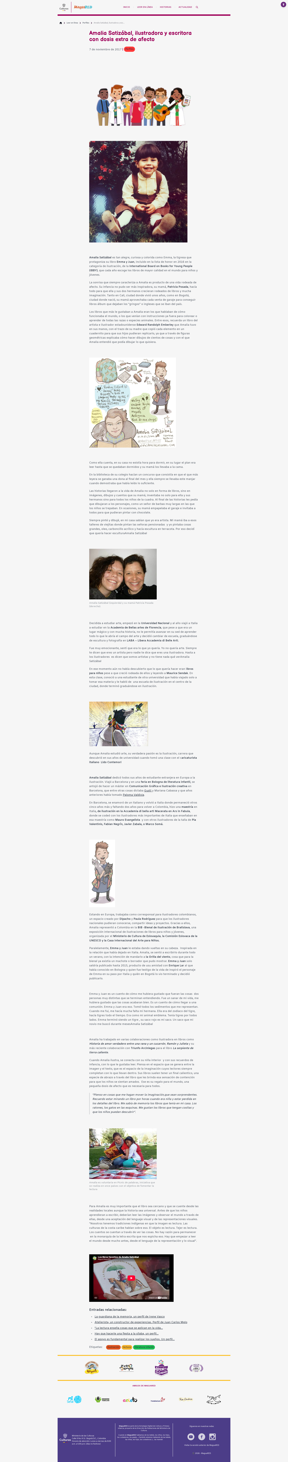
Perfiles (86, 23)
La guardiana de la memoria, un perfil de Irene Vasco (130, 1317)
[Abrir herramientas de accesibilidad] (283, 4)
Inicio (126, 7)
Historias (165, 7)
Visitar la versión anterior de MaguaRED (201, 1445)
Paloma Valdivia (133, 795)
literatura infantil (144, 1347)
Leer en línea (145, 7)
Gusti (148, 791)
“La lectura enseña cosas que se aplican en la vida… (129, 1328)
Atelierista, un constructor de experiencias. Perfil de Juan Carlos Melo (141, 1322)
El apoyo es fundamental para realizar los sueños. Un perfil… (135, 1339)
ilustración (113, 1347)
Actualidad (185, 7)
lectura (127, 1347)
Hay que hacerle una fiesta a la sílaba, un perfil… (127, 1334)
